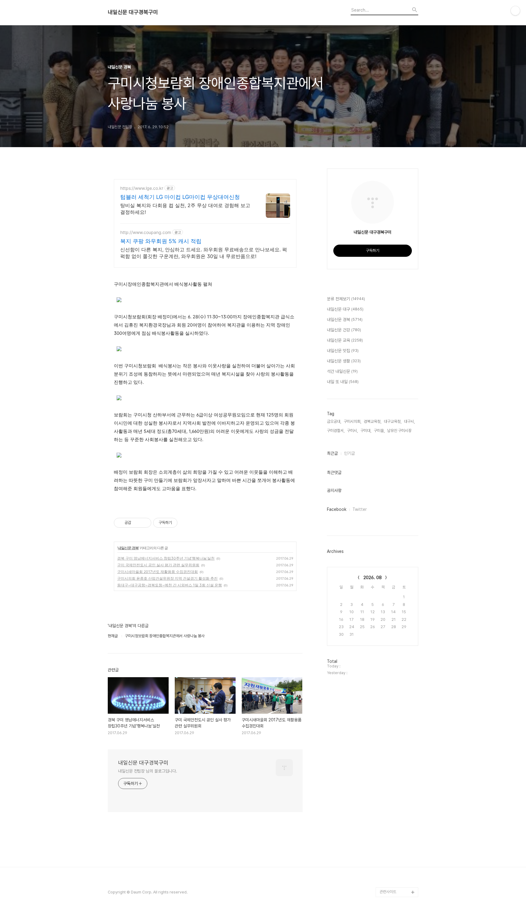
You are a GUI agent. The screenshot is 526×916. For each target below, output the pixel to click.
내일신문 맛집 (343, 350)
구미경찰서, (336, 430)
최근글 (332, 453)
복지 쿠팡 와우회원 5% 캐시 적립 (161, 241)
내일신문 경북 (128, 548)
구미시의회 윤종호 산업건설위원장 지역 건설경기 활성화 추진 (167, 578)
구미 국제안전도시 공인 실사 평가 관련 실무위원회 (158, 565)
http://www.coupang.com (145, 232)
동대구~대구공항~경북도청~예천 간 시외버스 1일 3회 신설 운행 (169, 585)
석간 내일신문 (342, 371)
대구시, (409, 421)
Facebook (336, 509)
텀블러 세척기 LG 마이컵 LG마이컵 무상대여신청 (180, 197)
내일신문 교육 (345, 340)
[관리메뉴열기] (515, 10)
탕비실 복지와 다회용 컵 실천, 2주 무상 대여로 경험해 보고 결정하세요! (185, 208)
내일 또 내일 (343, 381)
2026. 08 (372, 577)
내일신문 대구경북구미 (133, 12)
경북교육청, (372, 421)
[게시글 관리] (144, 522)
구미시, (352, 430)
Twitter (359, 509)
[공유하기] (137, 522)
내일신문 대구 (345, 309)
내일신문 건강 (344, 329)
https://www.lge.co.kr (141, 188)
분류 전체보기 (346, 298)
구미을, (379, 430)
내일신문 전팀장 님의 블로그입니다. (147, 771)
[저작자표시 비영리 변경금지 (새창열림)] (185, 522)
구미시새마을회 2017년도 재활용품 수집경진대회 (157, 571)
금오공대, (334, 421)
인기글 (349, 453)
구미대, (365, 430)
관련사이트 (388, 891)
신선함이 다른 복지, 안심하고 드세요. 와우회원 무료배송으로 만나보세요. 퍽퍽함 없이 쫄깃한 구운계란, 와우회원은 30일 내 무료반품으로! (203, 252)
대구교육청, (393, 421)
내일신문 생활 (344, 361)
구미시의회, (352, 421)
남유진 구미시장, (399, 430)
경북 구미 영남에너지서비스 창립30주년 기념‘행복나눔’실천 (166, 558)
